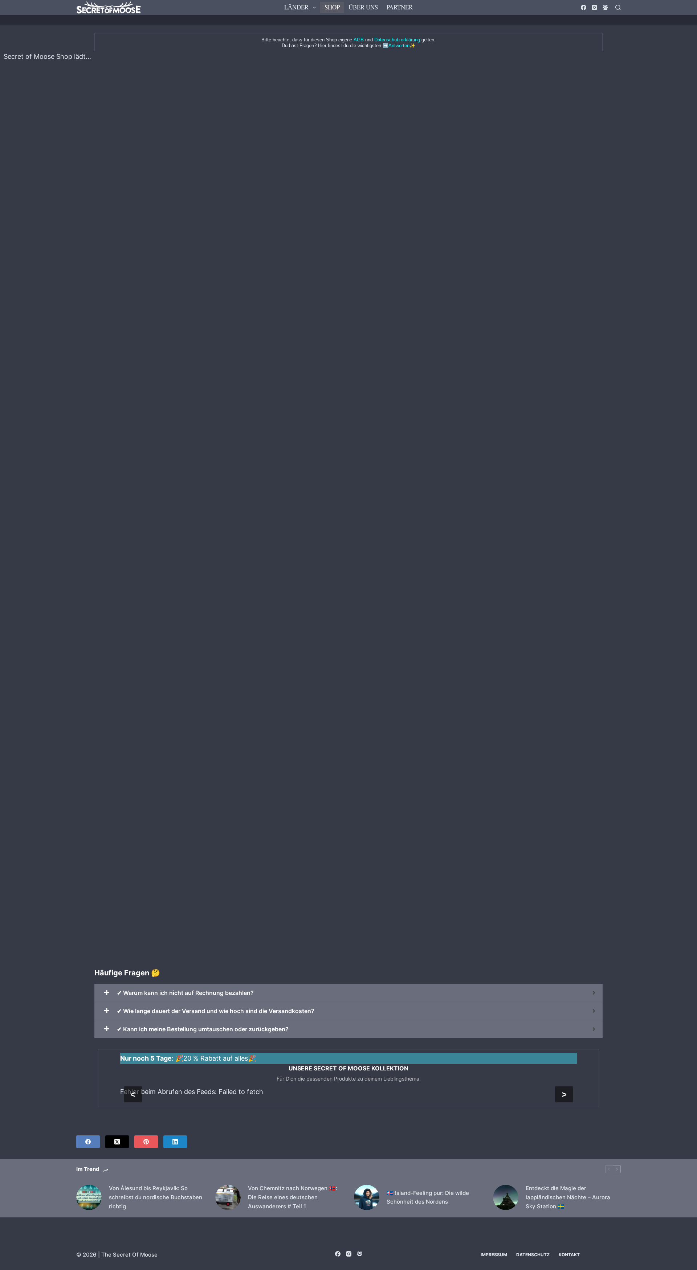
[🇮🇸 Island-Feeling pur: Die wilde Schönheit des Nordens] (366, 1197)
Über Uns (363, 7)
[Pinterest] (146, 1141)
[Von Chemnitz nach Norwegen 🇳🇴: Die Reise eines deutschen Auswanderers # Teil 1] (228, 1197)
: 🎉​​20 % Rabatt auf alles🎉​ (188, 1058)
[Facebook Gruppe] (605, 7)
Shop (332, 7)
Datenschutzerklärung (397, 39)
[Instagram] (594, 7)
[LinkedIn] (175, 1141)
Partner (400, 7)
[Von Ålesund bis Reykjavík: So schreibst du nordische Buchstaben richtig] (89, 1197)
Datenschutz (533, 1254)
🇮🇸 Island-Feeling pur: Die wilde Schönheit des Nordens (428, 1197)
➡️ (396, 45)
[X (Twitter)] (117, 1141)
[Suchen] (618, 7)
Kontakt (569, 1254)
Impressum (494, 1254)
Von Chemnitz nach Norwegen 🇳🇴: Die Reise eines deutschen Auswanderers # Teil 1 (292, 1197)
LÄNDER (296, 7)
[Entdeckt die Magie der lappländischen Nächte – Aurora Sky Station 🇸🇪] (505, 1197)
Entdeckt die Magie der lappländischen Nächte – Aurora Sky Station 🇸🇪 (568, 1197)
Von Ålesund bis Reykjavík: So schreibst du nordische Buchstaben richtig (155, 1197)
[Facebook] (583, 7)
